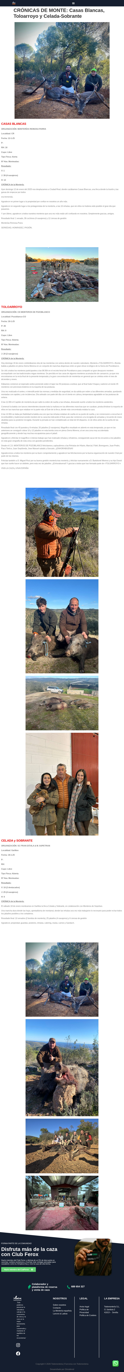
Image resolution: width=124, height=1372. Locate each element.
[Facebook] (18, 1353)
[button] (73, 3)
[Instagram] (18, 1345)
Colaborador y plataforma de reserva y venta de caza (44, 1287)
